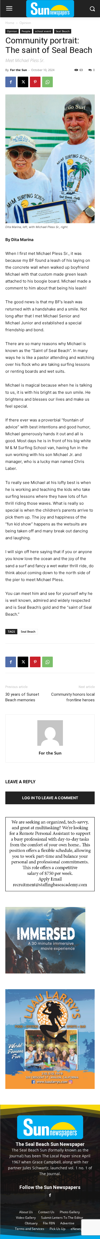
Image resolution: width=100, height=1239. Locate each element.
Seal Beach (63, 31)
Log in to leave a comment (50, 797)
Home (9, 22)
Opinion (25, 22)
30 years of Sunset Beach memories (22, 697)
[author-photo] (50, 745)
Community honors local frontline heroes (73, 697)
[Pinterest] (35, 82)
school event (43, 31)
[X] (23, 82)
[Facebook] (10, 82)
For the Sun (18, 70)
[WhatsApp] (47, 82)
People (26, 31)
